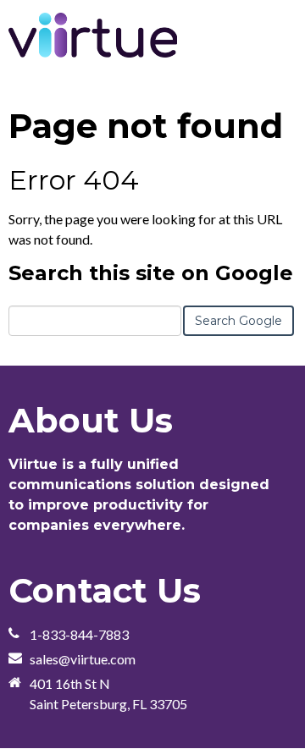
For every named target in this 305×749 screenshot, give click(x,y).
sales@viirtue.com (83, 659)
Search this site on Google (150, 273)
